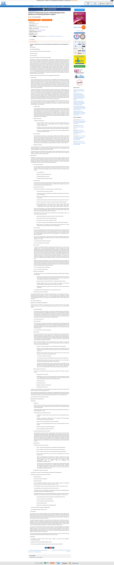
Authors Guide (53, 6)
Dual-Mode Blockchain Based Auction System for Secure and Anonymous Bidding (79, 143)
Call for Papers (45, 6)
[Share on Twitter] (47, 547)
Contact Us (76, 6)
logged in (34, 557)
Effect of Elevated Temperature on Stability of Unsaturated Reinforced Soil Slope (78, 90)
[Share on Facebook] (45, 547)
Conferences (62, 6)
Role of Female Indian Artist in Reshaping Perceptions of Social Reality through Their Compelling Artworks (79, 138)
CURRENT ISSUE (76, 27)
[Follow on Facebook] (111, 0)
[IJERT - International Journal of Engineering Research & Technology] (3, 3)
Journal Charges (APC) (80, 66)
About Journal (38, 6)
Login (79, 6)
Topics (49, 6)
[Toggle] (29, 40)
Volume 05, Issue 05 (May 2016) (32, 11)
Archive (58, 6)
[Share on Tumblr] (53, 547)
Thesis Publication (69, 6)
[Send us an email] (112, 0)
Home (34, 6)
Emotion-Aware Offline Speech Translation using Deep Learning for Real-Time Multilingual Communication (79, 121)
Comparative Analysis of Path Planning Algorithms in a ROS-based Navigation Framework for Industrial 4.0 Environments (79, 113)
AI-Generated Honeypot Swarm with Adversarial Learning (78, 127)
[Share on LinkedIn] (52, 547)
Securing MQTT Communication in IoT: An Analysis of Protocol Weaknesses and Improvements (79, 132)
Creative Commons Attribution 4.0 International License (54, 36)
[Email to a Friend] (48, 547)
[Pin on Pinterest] (50, 547)
